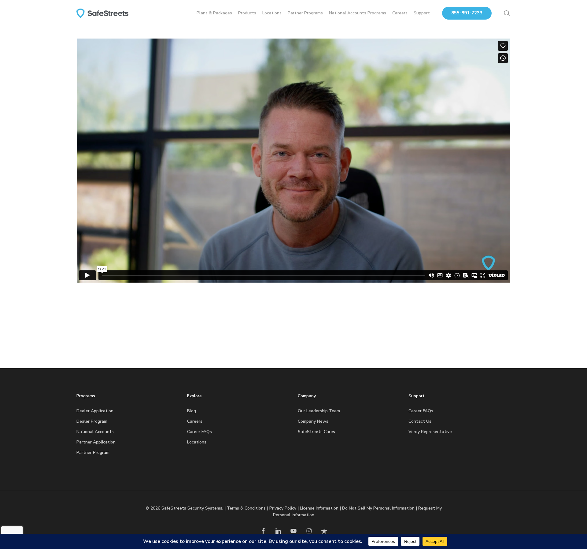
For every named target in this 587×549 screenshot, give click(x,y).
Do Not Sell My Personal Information (378, 508)
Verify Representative (430, 432)
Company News (313, 421)
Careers (194, 421)
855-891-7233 (466, 13)
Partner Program (92, 452)
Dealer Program (91, 421)
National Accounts (95, 432)
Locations (196, 442)
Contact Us (419, 421)
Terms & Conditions (246, 508)
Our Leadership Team (319, 411)
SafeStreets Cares (316, 432)
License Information (319, 508)
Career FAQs (199, 432)
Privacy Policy (282, 508)
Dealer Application (94, 411)
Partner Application (96, 442)
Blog (191, 411)
